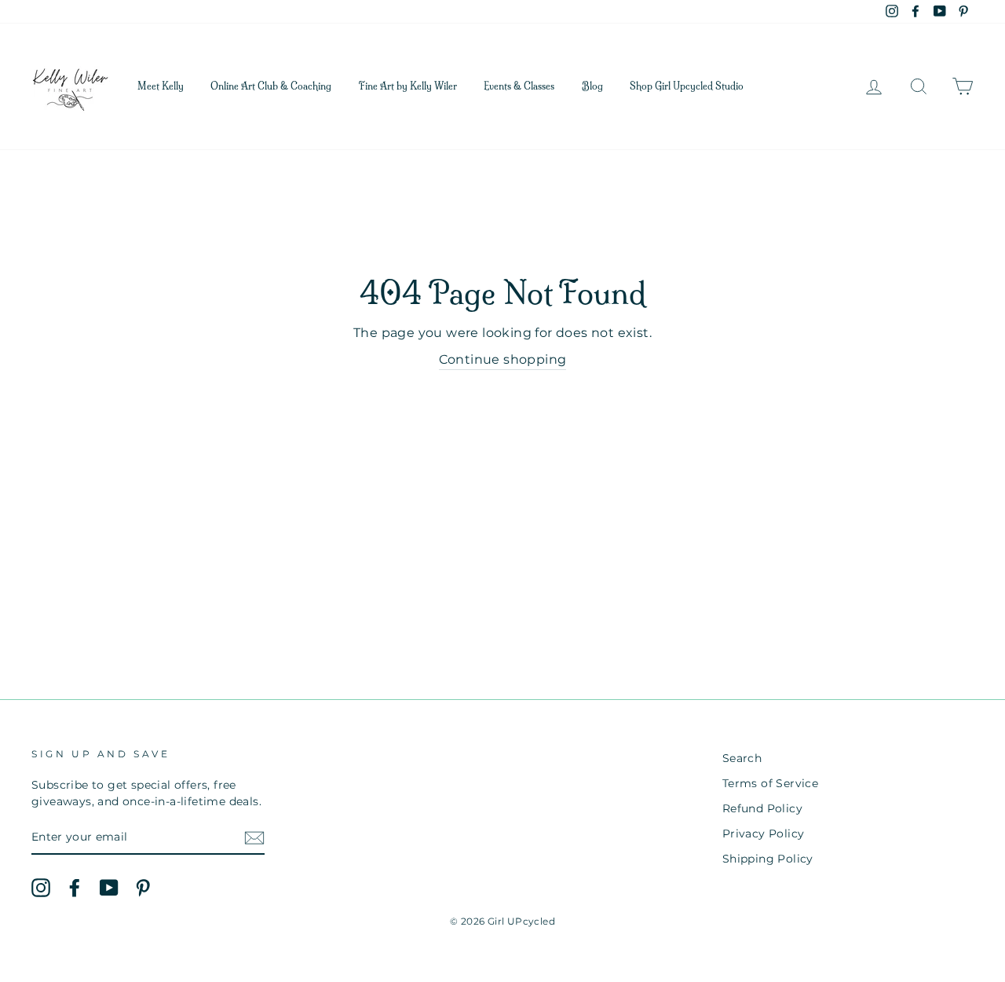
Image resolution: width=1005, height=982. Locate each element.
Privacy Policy (763, 833)
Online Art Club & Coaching (270, 86)
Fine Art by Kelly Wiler (408, 86)
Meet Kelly (160, 86)
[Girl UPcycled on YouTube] (109, 887)
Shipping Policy (767, 858)
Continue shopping (503, 359)
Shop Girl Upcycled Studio (687, 86)
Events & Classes (519, 86)
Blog (592, 86)
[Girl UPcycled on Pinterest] (142, 887)
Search (742, 758)
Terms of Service (770, 783)
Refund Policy (762, 808)
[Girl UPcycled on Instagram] (40, 887)
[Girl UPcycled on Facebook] (74, 887)
